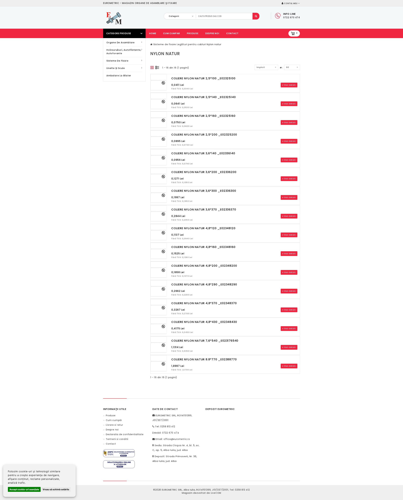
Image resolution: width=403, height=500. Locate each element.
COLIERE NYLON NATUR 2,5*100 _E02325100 (203, 78)
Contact (232, 33)
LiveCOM (216, 492)
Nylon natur (214, 44)
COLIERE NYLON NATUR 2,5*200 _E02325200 (204, 134)
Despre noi (212, 33)
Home (152, 33)
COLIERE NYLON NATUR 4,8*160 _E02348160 (203, 247)
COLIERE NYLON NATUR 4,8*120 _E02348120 (203, 228)
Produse (192, 33)
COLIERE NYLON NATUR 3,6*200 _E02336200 (203, 172)
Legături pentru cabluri (191, 44)
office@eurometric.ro (177, 439)
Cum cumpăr (114, 420)
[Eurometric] (113, 18)
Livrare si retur (114, 424)
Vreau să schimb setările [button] (56, 489)
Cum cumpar (171, 33)
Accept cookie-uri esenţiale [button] (24, 489)
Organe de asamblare (120, 42)
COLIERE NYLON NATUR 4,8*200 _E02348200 (204, 266)
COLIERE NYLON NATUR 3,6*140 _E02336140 (203, 153)
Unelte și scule (115, 68)
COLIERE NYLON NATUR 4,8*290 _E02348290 (204, 284)
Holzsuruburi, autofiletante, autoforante (123, 51)
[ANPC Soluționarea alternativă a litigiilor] (119, 453)
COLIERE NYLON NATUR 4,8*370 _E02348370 (204, 303)
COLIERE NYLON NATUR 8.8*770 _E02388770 (204, 359)
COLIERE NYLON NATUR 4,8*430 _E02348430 (204, 322)
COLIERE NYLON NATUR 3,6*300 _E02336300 (203, 191)
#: (281, 67)
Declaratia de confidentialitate (125, 434)
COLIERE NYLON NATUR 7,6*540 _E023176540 (204, 341)
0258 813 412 (167, 426)
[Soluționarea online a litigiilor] (119, 464)
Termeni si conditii (117, 439)
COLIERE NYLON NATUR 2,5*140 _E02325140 (203, 97)
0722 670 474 (170, 432)
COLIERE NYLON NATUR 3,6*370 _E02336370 (203, 209)
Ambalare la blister (118, 75)
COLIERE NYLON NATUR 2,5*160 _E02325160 (203, 116)
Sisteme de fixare (117, 60)
